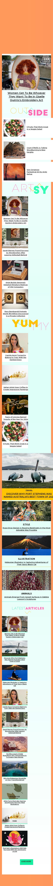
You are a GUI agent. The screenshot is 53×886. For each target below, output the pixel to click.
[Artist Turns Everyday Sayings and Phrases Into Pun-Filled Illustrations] (14, 791)
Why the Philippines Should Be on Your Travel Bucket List (14, 779)
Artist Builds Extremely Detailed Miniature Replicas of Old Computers (16, 285)
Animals (26, 593)
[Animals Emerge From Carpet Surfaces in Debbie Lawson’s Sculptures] (26, 580)
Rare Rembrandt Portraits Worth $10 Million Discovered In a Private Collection (15, 313)
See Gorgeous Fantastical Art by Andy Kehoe (37, 172)
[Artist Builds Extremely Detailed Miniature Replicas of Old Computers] (15, 270)
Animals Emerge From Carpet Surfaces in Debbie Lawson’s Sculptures (26, 598)
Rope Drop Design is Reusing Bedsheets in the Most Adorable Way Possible (26, 529)
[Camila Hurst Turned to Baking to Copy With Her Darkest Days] (15, 343)
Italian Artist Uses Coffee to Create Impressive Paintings (15, 826)
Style (26, 524)
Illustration (26, 559)
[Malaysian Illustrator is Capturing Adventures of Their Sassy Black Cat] (26, 545)
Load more (26, 861)
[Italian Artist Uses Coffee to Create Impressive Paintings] (15, 375)
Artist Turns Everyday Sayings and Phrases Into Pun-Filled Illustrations (15, 802)
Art (14, 629)
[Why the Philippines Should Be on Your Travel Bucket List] (14, 768)
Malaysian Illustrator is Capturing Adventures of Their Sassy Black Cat (26, 563)
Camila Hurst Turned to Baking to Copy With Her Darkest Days (15, 357)
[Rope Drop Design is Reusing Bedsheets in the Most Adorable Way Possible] (26, 511)
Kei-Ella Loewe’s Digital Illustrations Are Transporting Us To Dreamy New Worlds (15, 755)
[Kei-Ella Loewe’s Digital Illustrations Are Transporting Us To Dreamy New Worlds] (14, 744)
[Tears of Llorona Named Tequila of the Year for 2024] (15, 405)
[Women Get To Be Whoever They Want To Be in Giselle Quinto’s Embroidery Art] (26, 72)
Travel (29, 490)
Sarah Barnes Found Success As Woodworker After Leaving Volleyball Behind (15, 252)
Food (15, 702)
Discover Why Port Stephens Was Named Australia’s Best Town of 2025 (14, 659)
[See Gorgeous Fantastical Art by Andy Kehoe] (14, 171)
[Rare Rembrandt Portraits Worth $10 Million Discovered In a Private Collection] (15, 299)
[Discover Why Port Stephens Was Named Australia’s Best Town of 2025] (14, 648)
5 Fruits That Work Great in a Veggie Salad (37, 128)
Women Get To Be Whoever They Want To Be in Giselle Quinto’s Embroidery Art (26, 96)
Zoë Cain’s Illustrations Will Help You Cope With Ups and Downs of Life (14, 849)
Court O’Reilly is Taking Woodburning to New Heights (37, 150)
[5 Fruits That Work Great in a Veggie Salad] (14, 128)
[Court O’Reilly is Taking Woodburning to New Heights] (14, 149)
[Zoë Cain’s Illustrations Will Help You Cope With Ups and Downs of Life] (14, 838)
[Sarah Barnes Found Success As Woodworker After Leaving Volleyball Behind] (15, 238)
